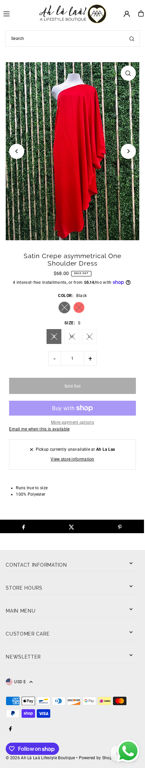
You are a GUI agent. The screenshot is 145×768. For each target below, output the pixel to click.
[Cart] (141, 13)
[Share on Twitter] (72, 526)
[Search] (132, 38)
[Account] (127, 14)
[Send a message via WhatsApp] (128, 751)
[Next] (128, 151)
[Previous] (16, 151)
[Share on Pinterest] (119, 526)
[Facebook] (10, 729)
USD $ (20, 681)
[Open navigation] (18, 13)
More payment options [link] (72, 422)
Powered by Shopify (98, 757)
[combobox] (72, 38)
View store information (72, 459)
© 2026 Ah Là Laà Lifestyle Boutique (40, 757)
